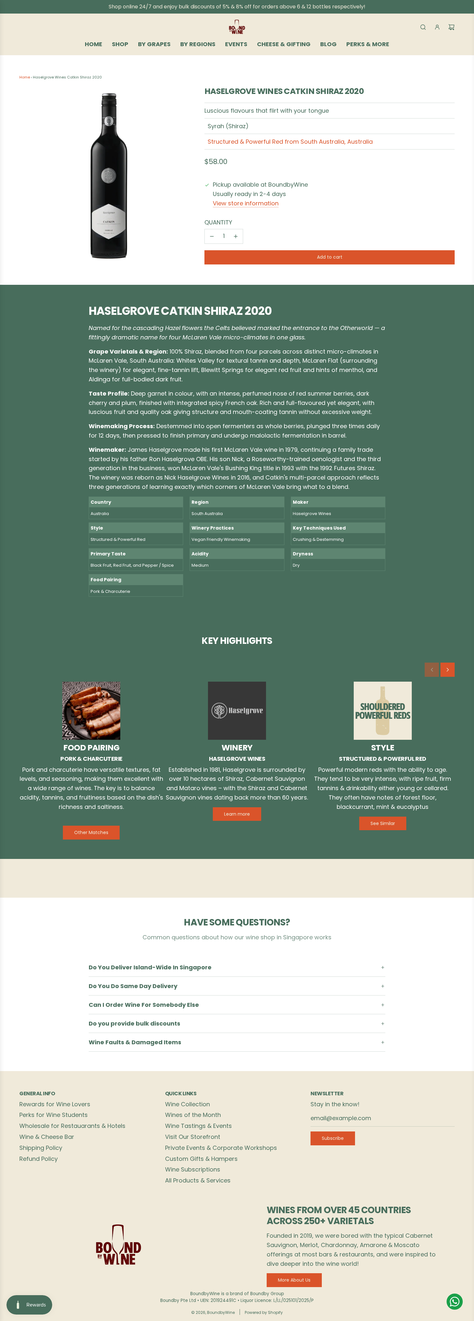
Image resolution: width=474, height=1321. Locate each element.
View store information (246, 203)
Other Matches (91, 832)
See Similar (382, 823)
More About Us (294, 1280)
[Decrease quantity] (212, 236)
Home (24, 77)
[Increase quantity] (236, 236)
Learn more (237, 814)
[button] (432, 670)
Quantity (218, 222)
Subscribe (333, 1138)
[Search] (423, 27)
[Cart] (451, 27)
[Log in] (437, 27)
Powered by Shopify (264, 1312)
